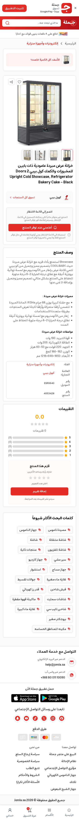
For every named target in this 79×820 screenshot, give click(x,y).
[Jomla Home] (70, 23)
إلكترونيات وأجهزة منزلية (40, 364)
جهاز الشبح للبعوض (63, 789)
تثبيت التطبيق (14, 8)
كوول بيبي (48, 373)
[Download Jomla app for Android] (54, 698)
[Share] (11, 82)
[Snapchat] (17, 718)
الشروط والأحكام (29, 775)
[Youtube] (26, 718)
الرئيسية (70, 43)
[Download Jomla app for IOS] (25, 698)
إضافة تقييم (39, 491)
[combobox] (34, 23)
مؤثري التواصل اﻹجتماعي (60, 768)
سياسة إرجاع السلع (27, 754)
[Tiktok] (35, 718)
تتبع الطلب (33, 768)
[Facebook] (61, 718)
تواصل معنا (69, 747)
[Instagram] (52, 718)
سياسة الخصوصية (28, 761)
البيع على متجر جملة (62, 754)
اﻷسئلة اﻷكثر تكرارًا (28, 782)
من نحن (34, 747)
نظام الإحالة (68, 761)
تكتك (73, 782)
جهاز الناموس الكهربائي (61, 775)
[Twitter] (44, 718)
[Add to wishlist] (19, 81)
